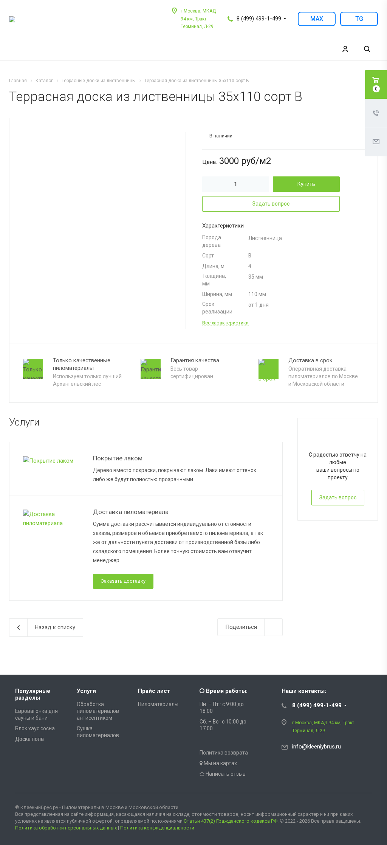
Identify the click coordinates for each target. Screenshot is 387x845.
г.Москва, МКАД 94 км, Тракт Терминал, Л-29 (198, 18)
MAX (316, 18)
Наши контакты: (304, 691)
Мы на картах (220, 763)
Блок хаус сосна (35, 728)
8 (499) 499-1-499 (259, 18)
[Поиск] (367, 49)
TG (359, 18)
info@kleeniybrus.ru (316, 746)
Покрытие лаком (117, 458)
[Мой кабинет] (345, 49)
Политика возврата (224, 753)
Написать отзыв (225, 774)
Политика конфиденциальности (157, 828)
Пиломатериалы (158, 704)
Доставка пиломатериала (131, 512)
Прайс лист (154, 691)
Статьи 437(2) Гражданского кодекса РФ (230, 821)
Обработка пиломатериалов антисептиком (98, 711)
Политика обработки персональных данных (66, 828)
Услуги (86, 691)
